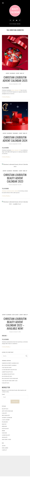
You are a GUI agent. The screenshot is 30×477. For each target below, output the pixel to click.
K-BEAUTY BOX (5, 383)
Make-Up (22, 73)
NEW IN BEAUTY (6, 415)
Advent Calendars (10, 73)
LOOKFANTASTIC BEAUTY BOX (9, 369)
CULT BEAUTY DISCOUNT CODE (9, 380)
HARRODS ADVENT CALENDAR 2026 (10, 363)
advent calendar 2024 (16, 150)
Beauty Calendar (16, 23)
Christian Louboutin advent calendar (10, 191)
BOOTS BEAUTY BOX (7, 376)
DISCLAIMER (5, 448)
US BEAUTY (4, 437)
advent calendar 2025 (16, 90)
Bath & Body (15, 314)
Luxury (17, 73)
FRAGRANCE (5, 422)
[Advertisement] (15, 466)
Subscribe (15, 401)
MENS (3, 430)
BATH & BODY (5, 428)
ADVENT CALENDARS (7, 417)
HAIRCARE (4, 433)
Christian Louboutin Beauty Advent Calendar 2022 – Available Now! (15, 323)
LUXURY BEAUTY (6, 435)
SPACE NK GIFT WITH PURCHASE (10, 378)
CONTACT (4, 450)
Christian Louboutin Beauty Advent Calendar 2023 (15, 178)
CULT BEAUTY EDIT (7, 367)
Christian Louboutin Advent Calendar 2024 (15, 139)
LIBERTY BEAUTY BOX (7, 372)
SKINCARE (4, 426)
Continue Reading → (6, 97)
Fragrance (15, 133)
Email (3, 394)
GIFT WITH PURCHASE (7, 411)
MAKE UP (4, 424)
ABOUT (3, 445)
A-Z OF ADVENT (5, 419)
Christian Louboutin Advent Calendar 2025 (15, 79)
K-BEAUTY (4, 413)
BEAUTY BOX (5, 408)
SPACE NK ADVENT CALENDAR (9, 365)
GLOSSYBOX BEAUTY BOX (8, 374)
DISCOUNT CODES (6, 439)
